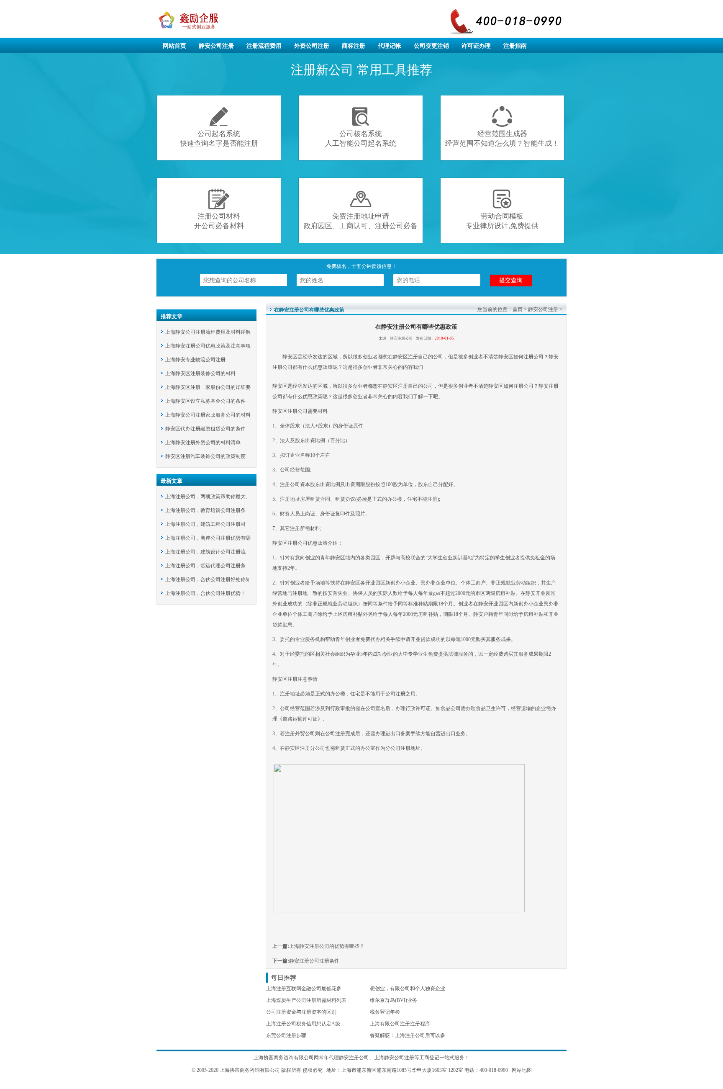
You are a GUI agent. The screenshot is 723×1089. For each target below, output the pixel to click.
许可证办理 (476, 46)
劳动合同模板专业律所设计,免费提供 (502, 209)
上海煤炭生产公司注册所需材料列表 (306, 1000)
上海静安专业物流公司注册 (195, 360)
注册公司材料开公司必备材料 (219, 209)
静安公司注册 (216, 46)
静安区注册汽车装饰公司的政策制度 (205, 456)
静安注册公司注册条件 (314, 961)
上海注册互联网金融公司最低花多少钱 (308, 988)
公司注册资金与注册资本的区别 (301, 1012)
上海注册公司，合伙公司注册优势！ (205, 593)
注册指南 (515, 46)
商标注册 (353, 46)
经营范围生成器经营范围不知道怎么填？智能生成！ (502, 126)
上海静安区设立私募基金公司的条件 (205, 401)
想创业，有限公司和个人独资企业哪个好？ (417, 988)
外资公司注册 (311, 46)
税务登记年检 (385, 1012)
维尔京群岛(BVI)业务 (393, 1000)
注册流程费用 (264, 46)
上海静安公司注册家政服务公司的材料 (208, 415)
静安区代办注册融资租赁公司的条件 (205, 429)
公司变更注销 (431, 46)
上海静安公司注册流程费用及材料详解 (208, 332)
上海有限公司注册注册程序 (400, 1024)
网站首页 (174, 46)
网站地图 (522, 1070)
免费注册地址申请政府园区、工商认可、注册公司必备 (361, 209)
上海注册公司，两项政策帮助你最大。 (208, 496)
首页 (518, 309)
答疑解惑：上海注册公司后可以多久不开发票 (420, 1035)
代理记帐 (389, 46)
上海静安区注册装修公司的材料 (200, 373)
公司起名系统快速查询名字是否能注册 (219, 126)
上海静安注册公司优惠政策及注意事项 (208, 346)
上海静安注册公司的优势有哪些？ (326, 946)
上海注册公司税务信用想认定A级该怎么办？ (315, 1024)
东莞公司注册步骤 (286, 1035)
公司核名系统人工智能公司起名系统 (360, 126)
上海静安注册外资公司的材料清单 (203, 442)
